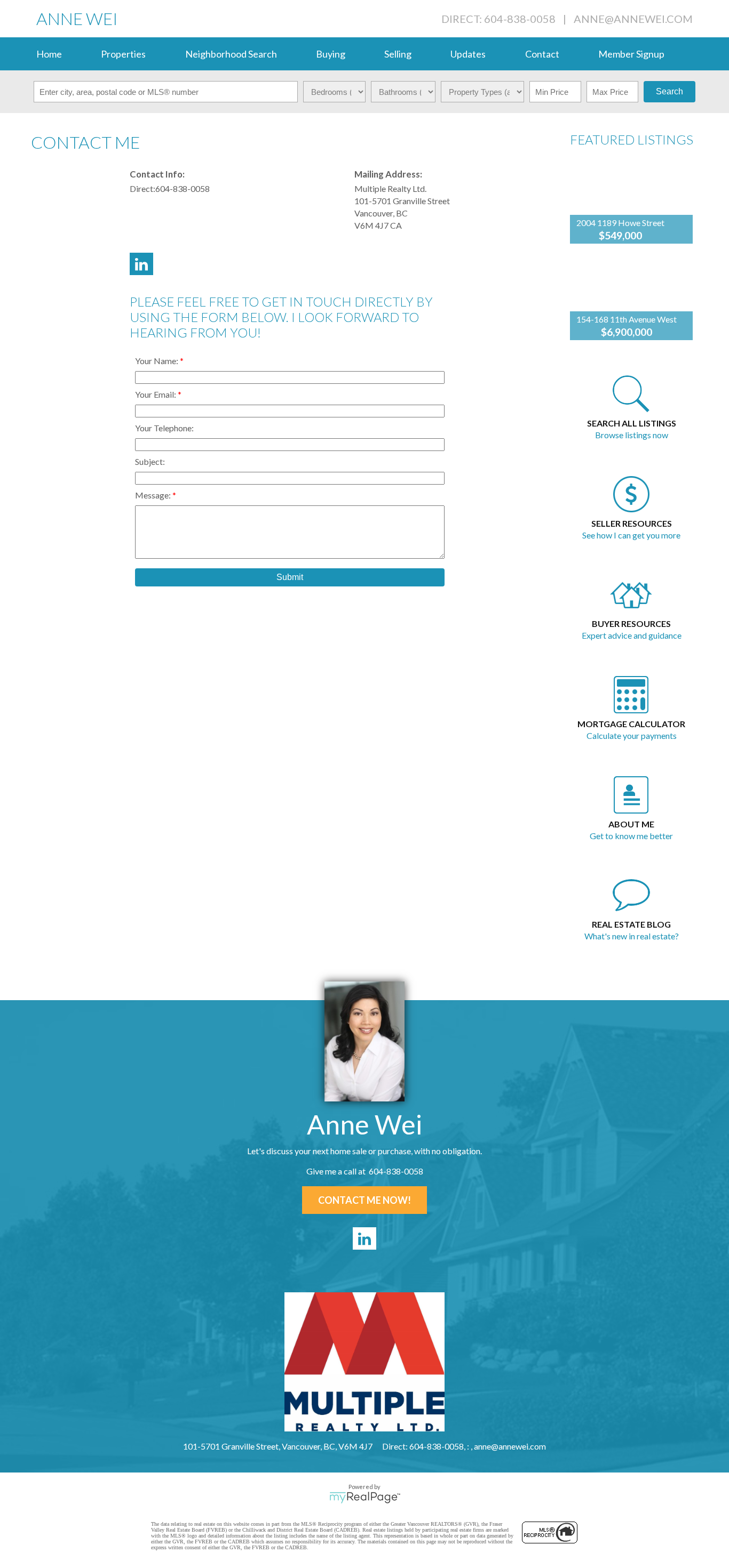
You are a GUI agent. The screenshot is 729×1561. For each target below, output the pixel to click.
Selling (397, 54)
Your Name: (157, 361)
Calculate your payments (632, 735)
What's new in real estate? (631, 936)
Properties (123, 54)
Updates (468, 54)
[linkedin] (364, 1238)
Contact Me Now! (364, 1200)
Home (49, 54)
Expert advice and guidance (632, 635)
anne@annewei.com (633, 18)
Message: (153, 495)
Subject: (150, 461)
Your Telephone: (164, 428)
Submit (289, 577)
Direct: (142, 188)
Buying (330, 54)
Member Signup (631, 54)
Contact (542, 54)
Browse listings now (631, 435)
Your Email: (156, 394)
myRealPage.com (365, 1497)
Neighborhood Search (231, 54)
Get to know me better (631, 836)
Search (669, 91)
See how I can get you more (631, 535)
